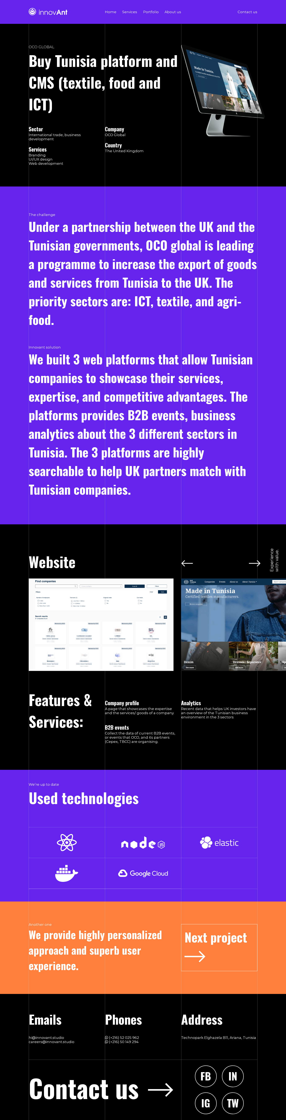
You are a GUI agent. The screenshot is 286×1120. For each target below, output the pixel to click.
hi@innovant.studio (46, 1038)
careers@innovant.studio (51, 1042)
